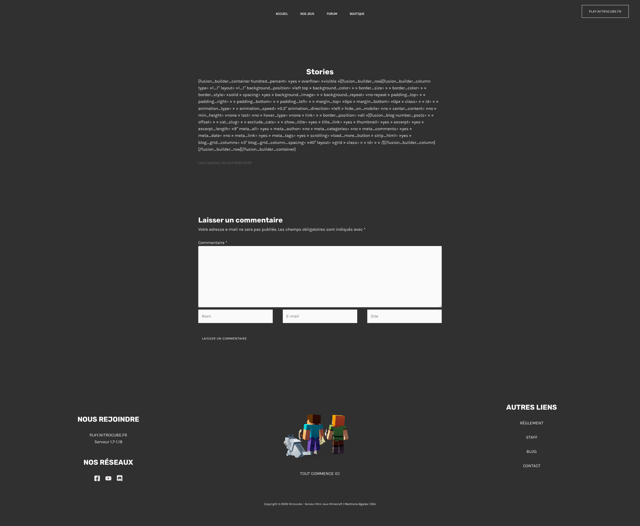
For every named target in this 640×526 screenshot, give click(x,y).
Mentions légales (356, 504)
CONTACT (531, 465)
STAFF (532, 437)
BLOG (531, 451)
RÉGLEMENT (532, 422)
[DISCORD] (119, 478)
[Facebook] (97, 478)
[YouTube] (108, 478)
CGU (373, 504)
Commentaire (212, 242)
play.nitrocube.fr (605, 11)
